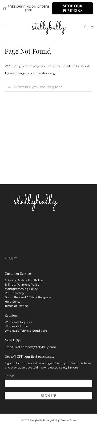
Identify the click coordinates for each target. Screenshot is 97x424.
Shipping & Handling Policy (24, 280)
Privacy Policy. (51, 420)
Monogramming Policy (21, 289)
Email (9, 376)
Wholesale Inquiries (18, 322)
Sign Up (48, 395)
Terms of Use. (68, 420)
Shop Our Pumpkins (72, 8)
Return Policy (14, 293)
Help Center (13, 301)
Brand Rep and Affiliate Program (28, 297)
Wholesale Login (16, 326)
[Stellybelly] (48, 27)
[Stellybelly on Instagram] (10, 259)
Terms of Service (16, 306)
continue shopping (41, 73)
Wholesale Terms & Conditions (26, 330)
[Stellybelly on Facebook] (6, 259)
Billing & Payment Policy (22, 284)
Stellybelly (36, 420)
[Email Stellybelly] (15, 259)
